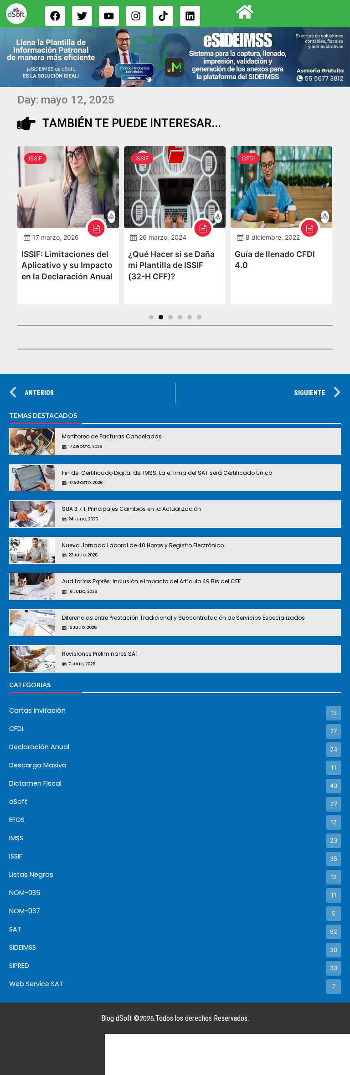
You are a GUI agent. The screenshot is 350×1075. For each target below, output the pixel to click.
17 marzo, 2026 (55, 237)
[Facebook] (55, 16)
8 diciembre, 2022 (273, 237)
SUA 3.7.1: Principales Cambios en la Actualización (131, 509)
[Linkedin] (190, 16)
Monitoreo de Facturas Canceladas (112, 436)
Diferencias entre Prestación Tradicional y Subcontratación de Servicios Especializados (183, 618)
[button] (151, 317)
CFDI (248, 158)
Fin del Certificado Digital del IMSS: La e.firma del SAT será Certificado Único (167, 473)
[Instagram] (136, 16)
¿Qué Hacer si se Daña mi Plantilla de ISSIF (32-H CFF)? (171, 265)
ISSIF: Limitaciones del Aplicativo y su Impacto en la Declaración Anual (67, 265)
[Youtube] (109, 16)
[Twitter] (82, 16)
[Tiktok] (163, 16)
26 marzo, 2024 (162, 237)
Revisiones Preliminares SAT (100, 654)
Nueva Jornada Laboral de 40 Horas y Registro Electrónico (143, 545)
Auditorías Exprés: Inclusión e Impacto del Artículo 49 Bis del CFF (151, 581)
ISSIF (35, 158)
